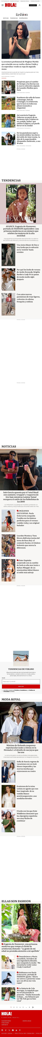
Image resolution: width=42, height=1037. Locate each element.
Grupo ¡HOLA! (27, 1021)
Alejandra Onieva (25, 1)
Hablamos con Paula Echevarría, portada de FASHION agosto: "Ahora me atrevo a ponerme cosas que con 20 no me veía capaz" (28, 977)
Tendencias (14, 18)
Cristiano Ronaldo (35, 1)
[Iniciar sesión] (39, 5)
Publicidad (5, 1022)
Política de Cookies (24, 1033)
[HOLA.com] (10, 5)
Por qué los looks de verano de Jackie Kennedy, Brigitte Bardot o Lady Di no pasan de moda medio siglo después (28, 274)
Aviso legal (7, 1033)
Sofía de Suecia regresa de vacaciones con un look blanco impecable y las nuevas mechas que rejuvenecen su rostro (28, 766)
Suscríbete (33, 5)
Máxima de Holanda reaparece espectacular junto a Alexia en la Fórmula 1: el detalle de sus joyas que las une (21, 749)
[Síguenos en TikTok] (13, 1030)
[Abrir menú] (3, 5)
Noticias (6, 18)
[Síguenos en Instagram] (3, 1030)
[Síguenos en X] (10, 1030)
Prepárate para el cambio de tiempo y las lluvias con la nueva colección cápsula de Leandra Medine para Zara (28, 85)
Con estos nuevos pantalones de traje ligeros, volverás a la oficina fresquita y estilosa (28, 298)
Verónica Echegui (14, 1)
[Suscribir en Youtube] (17, 1030)
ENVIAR (21, 686)
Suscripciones (6, 1021)
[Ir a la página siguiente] (33, 1007)
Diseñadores (23, 18)
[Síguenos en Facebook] (6, 1030)
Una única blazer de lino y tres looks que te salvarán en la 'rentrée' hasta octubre (28, 248)
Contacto (5, 1024)
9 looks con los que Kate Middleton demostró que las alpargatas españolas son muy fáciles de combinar (27, 816)
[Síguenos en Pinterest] (20, 1030)
